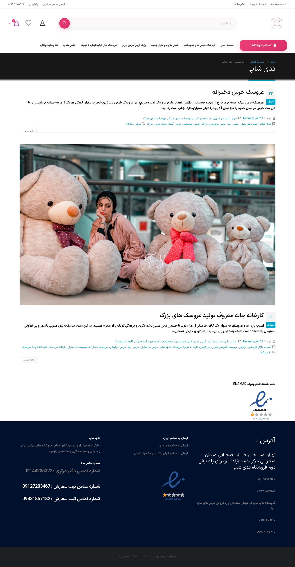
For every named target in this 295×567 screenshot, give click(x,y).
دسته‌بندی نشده (202, 118)
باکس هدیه (69, 45)
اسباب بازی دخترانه (225, 341)
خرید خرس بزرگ (157, 124)
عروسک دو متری (77, 347)
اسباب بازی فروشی (259, 347)
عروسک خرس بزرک (179, 118)
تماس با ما (239, 4)
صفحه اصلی (227, 45)
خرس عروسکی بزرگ (214, 124)
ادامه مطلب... (28, 131)
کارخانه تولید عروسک (34, 347)
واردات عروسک (57, 347)
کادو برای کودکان (49, 45)
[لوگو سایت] (276, 23)
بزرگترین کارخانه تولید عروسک (191, 347)
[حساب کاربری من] (42, 23)
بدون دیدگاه (133, 124)
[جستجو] (64, 23)
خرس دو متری (249, 124)
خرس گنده (175, 124)
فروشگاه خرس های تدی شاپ (199, 45)
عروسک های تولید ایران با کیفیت (99, 45)
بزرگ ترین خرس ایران (134, 45)
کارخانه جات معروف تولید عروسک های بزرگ (212, 315)
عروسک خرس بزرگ (154, 118)
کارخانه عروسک (124, 341)
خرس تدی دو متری (225, 118)
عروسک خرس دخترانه (238, 92)
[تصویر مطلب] (147, 224)
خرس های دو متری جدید (165, 45)
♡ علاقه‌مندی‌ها (278, 4)
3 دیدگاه (266, 352)
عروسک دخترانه (144, 341)
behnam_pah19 (253, 118)
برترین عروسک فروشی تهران (228, 347)
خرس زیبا (233, 124)
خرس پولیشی (191, 124)
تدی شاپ (265, 124)
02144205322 (16, 4)
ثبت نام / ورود (258, 4)
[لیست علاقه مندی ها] (28, 23)
